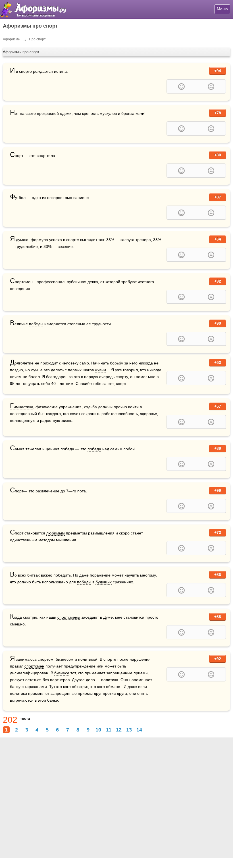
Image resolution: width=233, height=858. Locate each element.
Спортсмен (21, 281)
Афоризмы (11, 39)
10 (98, 730)
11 (108, 730)
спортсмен (34, 666)
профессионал (51, 281)
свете (31, 113)
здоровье (148, 413)
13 (129, 730)
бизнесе (61, 673)
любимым (55, 533)
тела (51, 155)
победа (94, 449)
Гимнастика (21, 407)
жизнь (66, 420)
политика (109, 679)
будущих (103, 582)
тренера (143, 239)
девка (93, 281)
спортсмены (68, 617)
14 (139, 730)
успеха (55, 239)
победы (36, 324)
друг (121, 693)
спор (41, 155)
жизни (100, 370)
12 (119, 730)
